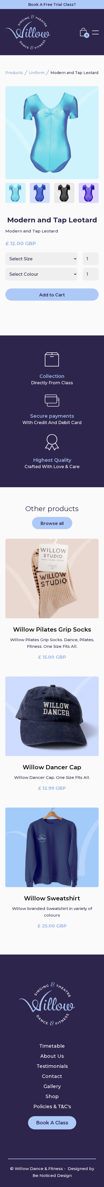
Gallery (52, 1086)
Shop (52, 1096)
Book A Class (52, 1123)
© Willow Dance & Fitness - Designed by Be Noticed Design (52, 1172)
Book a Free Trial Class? (52, 4)
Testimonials (52, 1066)
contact (52, 1076)
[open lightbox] (52, 132)
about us (52, 1056)
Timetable (52, 1046)
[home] (32, 32)
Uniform (37, 72)
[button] (84, 32)
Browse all (52, 523)
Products (14, 72)
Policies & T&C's (52, 1107)
